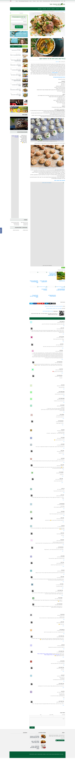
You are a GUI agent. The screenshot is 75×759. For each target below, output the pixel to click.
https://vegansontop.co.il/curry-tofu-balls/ (52, 654)
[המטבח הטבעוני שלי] (19, 34)
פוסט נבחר (59, 308)
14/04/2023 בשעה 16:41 (58, 598)
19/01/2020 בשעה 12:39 (60, 630)
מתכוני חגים (48, 8)
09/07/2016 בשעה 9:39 (60, 322)
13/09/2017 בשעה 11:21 (60, 337)
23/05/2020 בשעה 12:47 (59, 351)
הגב (63, 325)
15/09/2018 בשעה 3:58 (59, 473)
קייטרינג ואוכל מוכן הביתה (46, 1)
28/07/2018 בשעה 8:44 (60, 615)
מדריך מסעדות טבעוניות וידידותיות (55, 1)
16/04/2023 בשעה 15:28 (58, 604)
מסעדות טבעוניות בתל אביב (15, 222)
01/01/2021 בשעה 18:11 (59, 591)
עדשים (61, 306)
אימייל (51, 714)
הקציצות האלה (55, 72)
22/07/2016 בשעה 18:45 (60, 399)
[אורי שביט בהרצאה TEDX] (19, 102)
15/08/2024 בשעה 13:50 (59, 369)
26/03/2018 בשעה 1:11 (60, 526)
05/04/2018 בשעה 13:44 (60, 556)
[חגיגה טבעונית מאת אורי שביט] (19, 41)
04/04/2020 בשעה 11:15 (60, 652)
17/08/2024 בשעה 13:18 (58, 376)
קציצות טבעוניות (57, 11)
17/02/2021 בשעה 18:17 (60, 692)
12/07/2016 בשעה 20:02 (60, 385)
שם (63, 714)
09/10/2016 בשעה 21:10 (60, 445)
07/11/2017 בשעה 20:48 (60, 495)
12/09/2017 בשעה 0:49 (60, 465)
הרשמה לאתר (40, 8)
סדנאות (41, 1)
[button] (62, 37)
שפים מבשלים (62, 8)
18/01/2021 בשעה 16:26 (60, 684)
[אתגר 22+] (19, 109)
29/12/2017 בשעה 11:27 (60, 504)
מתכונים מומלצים (25, 230)
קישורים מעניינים (16, 224)
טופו (50, 306)
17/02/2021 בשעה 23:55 (60, 702)
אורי (63, 327)
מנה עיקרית (58, 306)
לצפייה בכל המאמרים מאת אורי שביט (48, 311)
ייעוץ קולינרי (34, 1)
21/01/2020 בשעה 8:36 (60, 636)
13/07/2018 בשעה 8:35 (60, 571)
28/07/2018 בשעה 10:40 (60, 622)
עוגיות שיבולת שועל (16, 223)
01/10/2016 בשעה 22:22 (60, 438)
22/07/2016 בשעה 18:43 (60, 392)
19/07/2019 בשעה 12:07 (60, 540)
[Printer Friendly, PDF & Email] (63, 267)
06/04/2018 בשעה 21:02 (60, 563)
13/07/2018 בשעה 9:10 (60, 577)
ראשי (64, 1)
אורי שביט (57, 61)
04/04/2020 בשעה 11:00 (60, 645)
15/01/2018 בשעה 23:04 (60, 512)
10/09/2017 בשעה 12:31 (60, 459)
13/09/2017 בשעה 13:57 (59, 344)
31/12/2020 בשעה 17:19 (59, 584)
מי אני (62, 1)
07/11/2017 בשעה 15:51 (60, 489)
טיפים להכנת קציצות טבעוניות (59, 77)
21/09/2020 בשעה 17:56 (60, 668)
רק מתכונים (53, 8)
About (17, 1)
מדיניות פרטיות (31, 754)
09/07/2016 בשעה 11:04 (60, 328)
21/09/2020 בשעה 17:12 (60, 661)
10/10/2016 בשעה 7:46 (60, 451)
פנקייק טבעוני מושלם (16, 230)
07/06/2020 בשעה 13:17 (60, 415)
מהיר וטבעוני (57, 8)
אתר (40, 714)
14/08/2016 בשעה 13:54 (60, 430)
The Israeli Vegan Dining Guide (23, 1)
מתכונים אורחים (25, 223)
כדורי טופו (53, 306)
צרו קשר (30, 1)
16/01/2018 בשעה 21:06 (60, 518)
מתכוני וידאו (44, 8)
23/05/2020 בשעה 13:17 (58, 362)
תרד (48, 306)
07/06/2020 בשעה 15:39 (59, 421)
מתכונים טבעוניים (54, 754)
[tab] (25, 46)
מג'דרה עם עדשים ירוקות (24, 222)
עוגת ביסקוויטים (25, 224)
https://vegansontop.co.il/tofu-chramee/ (44, 653)
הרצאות (38, 1)
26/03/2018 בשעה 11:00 (60, 533)
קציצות (46, 306)
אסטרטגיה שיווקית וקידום (42, 754)
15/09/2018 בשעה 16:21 (59, 479)
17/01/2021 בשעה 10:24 (60, 676)
